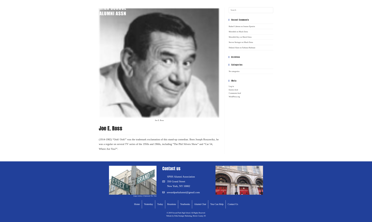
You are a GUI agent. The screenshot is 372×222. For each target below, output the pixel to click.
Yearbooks (185, 204)
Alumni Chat (200, 204)
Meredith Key (234, 37)
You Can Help (216, 204)
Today (160, 204)
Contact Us (233, 204)
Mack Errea (243, 32)
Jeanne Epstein (249, 26)
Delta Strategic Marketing (183, 216)
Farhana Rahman (248, 48)
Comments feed (235, 93)
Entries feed (233, 90)
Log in (231, 86)
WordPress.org (234, 97)
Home (137, 204)
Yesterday (148, 204)
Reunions (171, 204)
